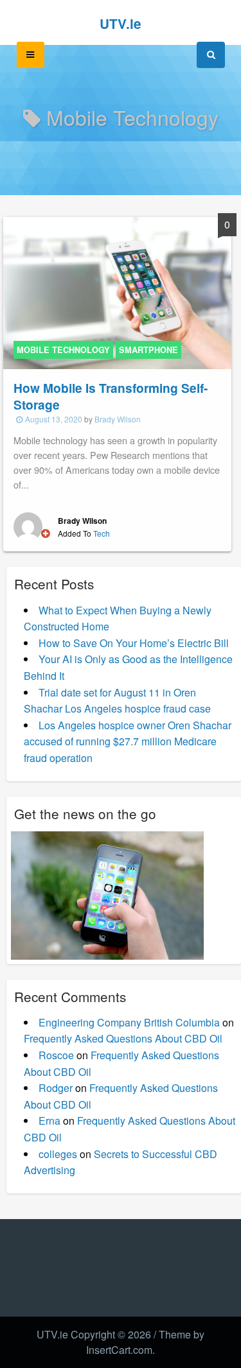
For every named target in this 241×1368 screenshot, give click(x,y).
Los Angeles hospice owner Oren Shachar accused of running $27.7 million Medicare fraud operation (127, 741)
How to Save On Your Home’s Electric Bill (134, 643)
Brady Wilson (117, 418)
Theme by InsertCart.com (145, 1342)
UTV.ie (120, 23)
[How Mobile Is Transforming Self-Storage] (117, 291)
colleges (58, 1154)
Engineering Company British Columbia (129, 1022)
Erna (49, 1120)
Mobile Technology (63, 350)
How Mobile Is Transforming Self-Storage (110, 396)
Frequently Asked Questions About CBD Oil (123, 1038)
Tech (101, 533)
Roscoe (56, 1055)
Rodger (56, 1087)
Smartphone (148, 350)
